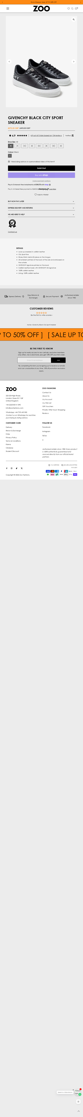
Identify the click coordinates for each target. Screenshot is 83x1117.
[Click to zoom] (73, 19)
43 (47, 146)
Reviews (45, 413)
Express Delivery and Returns (20, 208)
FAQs (8, 434)
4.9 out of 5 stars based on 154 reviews (46, 135)
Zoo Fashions (24, 475)
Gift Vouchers (47, 406)
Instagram (46, 431)
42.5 (40, 146)
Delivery (9, 427)
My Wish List (46, 403)
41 (18, 146)
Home (29, 325)
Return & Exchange (13, 431)
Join (58, 360)
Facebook (46, 427)
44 (62, 146)
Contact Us (46, 392)
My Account (47, 399)
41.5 (25, 146)
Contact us (12, 232)
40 (11, 146)
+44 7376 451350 (21, 412)
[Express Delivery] (6, 297)
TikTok (44, 436)
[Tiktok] (16, 468)
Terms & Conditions (13, 441)
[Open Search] (72, 9)
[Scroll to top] (79, 1111)
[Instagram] (11, 468)
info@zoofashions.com (14, 408)
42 (33, 146)
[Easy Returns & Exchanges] (23, 297)
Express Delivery (15, 296)
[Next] (73, 61)
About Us (45, 396)
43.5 (54, 146)
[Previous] (9, 61)
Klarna (8, 444)
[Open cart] (76, 9)
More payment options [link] (41, 181)
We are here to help (16, 214)
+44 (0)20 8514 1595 (13, 405)
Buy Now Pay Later (16, 201)
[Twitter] (21, 468)
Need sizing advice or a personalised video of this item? (33, 161)
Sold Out (41, 168)
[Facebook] (7, 468)
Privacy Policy (11, 437)
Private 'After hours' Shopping (53, 410)
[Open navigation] (8, 8)
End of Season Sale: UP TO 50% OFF (41, 2)
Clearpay (9, 448)
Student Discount (12, 451)
